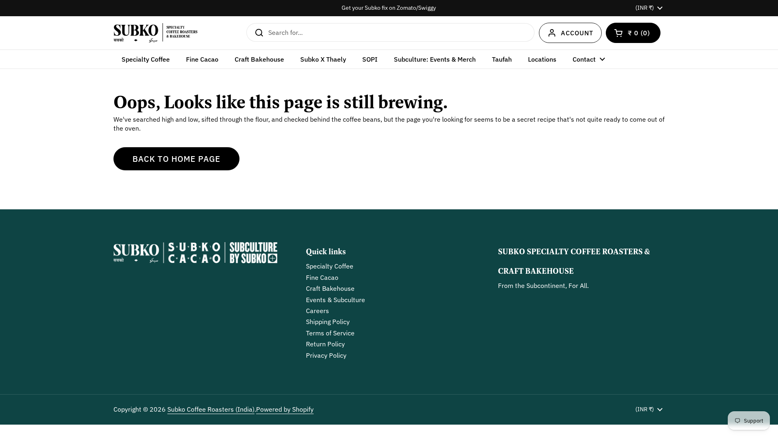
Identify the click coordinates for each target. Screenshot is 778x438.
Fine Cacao (322, 277)
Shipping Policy (328, 322)
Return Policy (325, 344)
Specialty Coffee (329, 266)
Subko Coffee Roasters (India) (210, 409)
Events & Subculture (335, 300)
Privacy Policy (326, 355)
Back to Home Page (176, 158)
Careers (317, 311)
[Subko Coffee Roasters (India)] (155, 33)
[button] (633, 33)
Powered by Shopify (285, 409)
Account (577, 33)
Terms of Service (330, 333)
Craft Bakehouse (330, 288)
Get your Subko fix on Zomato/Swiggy (389, 8)
